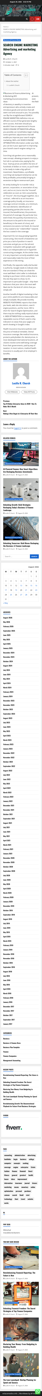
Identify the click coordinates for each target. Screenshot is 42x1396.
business (23, 1159)
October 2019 (8, 910)
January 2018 (7, 1002)
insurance (18, 1183)
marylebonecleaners (11, 1233)
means (16, 1187)
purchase (27, 1191)
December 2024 (8, 652)
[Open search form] (27, 19)
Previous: (20, 404)
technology (8, 1199)
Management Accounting (11, 1060)
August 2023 (7, 718)
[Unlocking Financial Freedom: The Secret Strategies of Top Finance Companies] (21, 1293)
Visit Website (12, 392)
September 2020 (9, 871)
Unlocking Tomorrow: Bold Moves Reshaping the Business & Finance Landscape (21, 544)
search (14, 1195)
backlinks (7, 1159)
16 (36, 585)
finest (30, 1171)
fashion (6, 1171)
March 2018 (7, 993)
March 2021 (7, 845)
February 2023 (8, 744)
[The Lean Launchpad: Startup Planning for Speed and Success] (21, 1365)
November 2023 (8, 705)
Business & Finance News (12, 40)
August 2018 (7, 971)
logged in (17, 428)
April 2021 (6, 840)
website (30, 1199)
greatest (23, 1175)
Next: (20, 412)
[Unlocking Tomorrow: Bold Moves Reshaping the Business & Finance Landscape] (21, 528)
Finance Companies (10, 1056)
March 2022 (7, 792)
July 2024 (6, 670)
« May (5, 603)
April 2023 (7, 735)
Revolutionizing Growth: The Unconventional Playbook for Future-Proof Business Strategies (19, 1105)
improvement (22, 1179)
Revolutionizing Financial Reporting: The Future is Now (19, 1274)
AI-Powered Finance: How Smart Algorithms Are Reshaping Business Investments (20, 470)
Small (21, 1195)
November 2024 (8, 657)
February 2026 (8, 626)
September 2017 (9, 1019)
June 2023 (6, 727)
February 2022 (8, 796)
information (8, 1183)
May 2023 (6, 731)
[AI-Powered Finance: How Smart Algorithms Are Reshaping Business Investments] (21, 454)
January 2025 (7, 648)
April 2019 (6, 936)
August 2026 (7, 617)
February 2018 (8, 997)
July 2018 (6, 976)
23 (36, 590)
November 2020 (8, 862)
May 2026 (6, 622)
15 (31, 585)
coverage (7, 1167)
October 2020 (8, 866)
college (31, 1159)
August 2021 (7, 823)
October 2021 (8, 814)
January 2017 (7, 1024)
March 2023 (7, 740)
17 (6, 590)
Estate (33, 1167)
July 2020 (6, 875)
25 (11, 595)
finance (14, 1171)
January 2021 (7, 853)
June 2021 (6, 831)
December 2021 (8, 805)
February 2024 (8, 692)
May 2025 (6, 639)
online (33, 1187)
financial (23, 1171)
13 (21, 585)
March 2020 (7, 893)
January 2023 (7, 748)
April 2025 (7, 644)
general (14, 1175)
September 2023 (9, 713)
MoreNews (23, 1393)
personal (19, 1191)
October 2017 (7, 1015)
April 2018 (6, 989)
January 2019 (7, 949)
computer (7, 1163)
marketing (8, 1187)
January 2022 (7, 801)
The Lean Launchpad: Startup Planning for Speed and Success (19, 1381)
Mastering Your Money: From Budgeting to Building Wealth (20, 1345)
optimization (8, 1191)
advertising (31, 1155)
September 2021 (9, 818)
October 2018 (8, 963)
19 (16, 590)
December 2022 (8, 753)
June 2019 (6, 928)
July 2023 (6, 722)
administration (20, 1155)
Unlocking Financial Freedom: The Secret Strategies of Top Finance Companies (17, 1083)
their (16, 1199)
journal (27, 1183)
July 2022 (6, 775)
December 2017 (8, 1006)
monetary (24, 1187)
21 (26, 590)
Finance (6, 1051)
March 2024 (7, 687)
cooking (25, 1163)
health (31, 1175)
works (6, 1203)
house (6, 1179)
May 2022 (6, 783)
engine (15, 1167)
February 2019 (8, 945)
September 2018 (9, 967)
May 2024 (6, 678)
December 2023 (8, 700)
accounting (8, 1155)
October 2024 (8, 661)
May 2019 (6, 932)
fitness (6, 1175)
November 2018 (8, 958)
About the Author (12, 81)
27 (21, 595)
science (7, 1195)
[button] (3, 19)
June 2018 (6, 980)
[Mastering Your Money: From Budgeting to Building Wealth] (21, 1329)
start (28, 1195)
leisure (34, 1183)
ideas (13, 1179)
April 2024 (7, 683)
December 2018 (8, 954)
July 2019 (6, 923)
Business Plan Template (11, 1047)
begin (15, 1159)
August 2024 (7, 665)
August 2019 (7, 919)
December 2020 (8, 858)
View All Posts (29, 392)
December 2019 (8, 906)
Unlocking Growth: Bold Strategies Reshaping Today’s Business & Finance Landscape (18, 507)
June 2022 (6, 779)
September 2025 (9, 630)
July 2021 (6, 827)
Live (37, 19)
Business (6, 1038)
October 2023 (8, 709)
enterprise (24, 1167)
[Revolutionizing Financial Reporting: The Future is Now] (21, 1258)
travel (23, 1199)
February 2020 (8, 897)
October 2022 (8, 761)
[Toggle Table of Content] (24, 75)
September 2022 (9, 766)
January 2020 (8, 901)
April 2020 (7, 888)
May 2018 (6, 984)
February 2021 (8, 849)
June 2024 (6, 674)
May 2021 (6, 836)
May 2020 (6, 884)
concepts (17, 1163)
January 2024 (7, 696)
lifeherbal (7, 1230)
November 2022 (8, 757)
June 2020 (7, 880)
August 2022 (7, 770)
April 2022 (7, 788)
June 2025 (6, 635)
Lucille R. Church (11, 59)
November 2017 (8, 1011)
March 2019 (7, 941)
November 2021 (8, 810)
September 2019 (9, 914)
